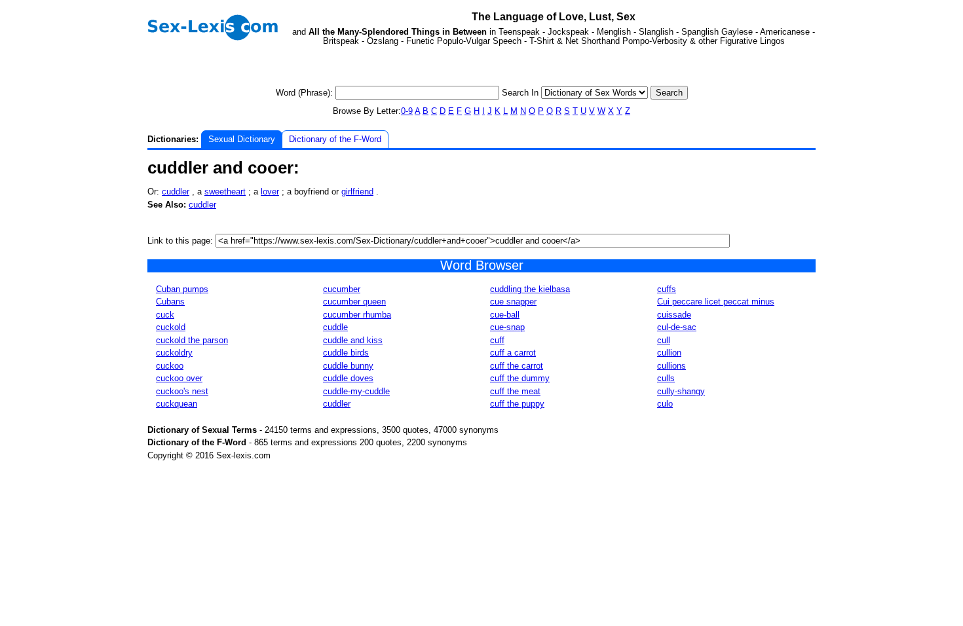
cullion (669, 353)
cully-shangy (681, 391)
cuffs (666, 289)
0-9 (407, 111)
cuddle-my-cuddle (356, 391)
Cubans (170, 301)
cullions (671, 366)
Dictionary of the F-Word (335, 139)
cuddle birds (346, 353)
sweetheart (225, 191)
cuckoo (169, 366)
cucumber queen (354, 301)
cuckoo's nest (182, 391)
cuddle (335, 327)
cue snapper (513, 301)
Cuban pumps (182, 289)
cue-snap (507, 327)
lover (270, 191)
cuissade (674, 315)
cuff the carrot (516, 366)
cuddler (175, 191)
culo (665, 404)
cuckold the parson (192, 340)
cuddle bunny (348, 366)
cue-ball (504, 315)
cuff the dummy (520, 378)
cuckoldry (174, 353)
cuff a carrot (513, 353)
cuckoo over (179, 378)
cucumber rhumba (357, 315)
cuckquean (176, 404)
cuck (165, 315)
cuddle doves (348, 378)
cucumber (341, 289)
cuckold (170, 327)
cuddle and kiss (353, 340)
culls (666, 378)
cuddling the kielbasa (530, 289)
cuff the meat (515, 391)
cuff (497, 340)
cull (663, 340)
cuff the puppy (517, 404)
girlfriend (357, 191)
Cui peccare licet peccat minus (715, 301)
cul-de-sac (676, 327)
